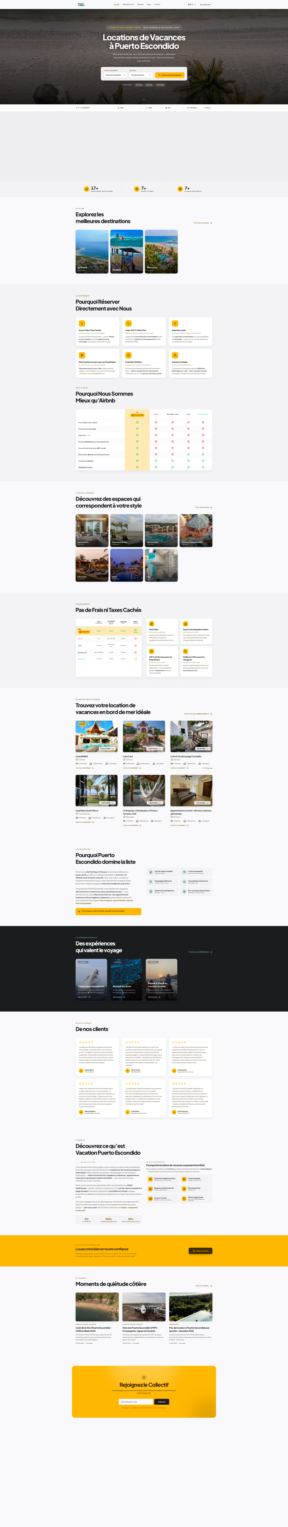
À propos (140, 4)
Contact (157, 4)
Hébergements (128, 4)
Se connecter (205, 4)
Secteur (132, 70)
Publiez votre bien (200, 1250)
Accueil (116, 4)
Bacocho (149, 85)
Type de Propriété (111, 70)
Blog (149, 4)
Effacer (207, 108)
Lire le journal (204, 1285)
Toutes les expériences (200, 952)
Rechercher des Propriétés (169, 75)
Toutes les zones (203, 223)
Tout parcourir (203, 507)
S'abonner (162, 1402)
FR (193, 4)
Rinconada (160, 85)
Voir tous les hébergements (198, 714)
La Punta (139, 85)
